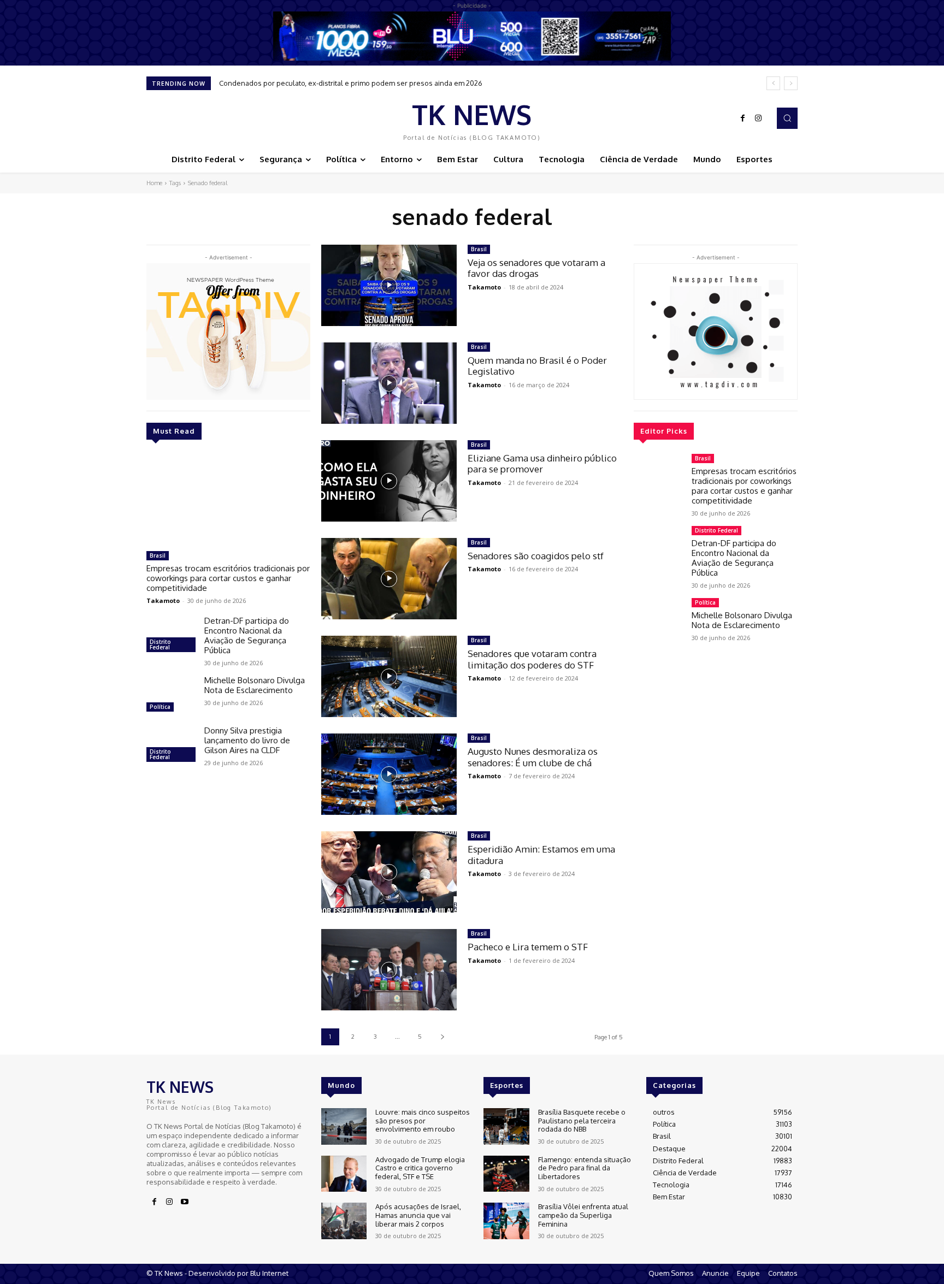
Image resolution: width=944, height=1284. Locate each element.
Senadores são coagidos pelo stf (536, 555)
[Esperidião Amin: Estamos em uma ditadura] (389, 872)
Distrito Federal (160, 644)
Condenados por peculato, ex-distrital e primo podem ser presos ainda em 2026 (350, 83)
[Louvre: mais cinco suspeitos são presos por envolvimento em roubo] (344, 1126)
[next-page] (442, 1036)
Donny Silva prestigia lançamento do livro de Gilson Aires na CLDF (247, 740)
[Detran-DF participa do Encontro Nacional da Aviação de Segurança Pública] (171, 635)
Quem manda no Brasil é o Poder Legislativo (537, 365)
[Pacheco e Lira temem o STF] (389, 969)
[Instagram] (758, 118)
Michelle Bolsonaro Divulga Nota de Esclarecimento (254, 685)
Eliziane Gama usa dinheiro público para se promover (542, 463)
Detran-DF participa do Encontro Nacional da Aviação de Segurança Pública (246, 635)
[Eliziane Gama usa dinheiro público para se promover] (389, 481)
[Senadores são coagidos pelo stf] (389, 578)
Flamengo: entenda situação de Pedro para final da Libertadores (584, 1168)
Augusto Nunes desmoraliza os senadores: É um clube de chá (533, 756)
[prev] (773, 83)
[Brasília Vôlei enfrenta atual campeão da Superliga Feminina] (506, 1221)
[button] (787, 118)
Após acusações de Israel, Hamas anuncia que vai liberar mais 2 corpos (418, 1215)
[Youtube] (184, 1202)
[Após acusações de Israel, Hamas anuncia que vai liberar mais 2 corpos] (344, 1221)
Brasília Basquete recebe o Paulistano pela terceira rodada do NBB (582, 1120)
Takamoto (163, 600)
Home (154, 183)
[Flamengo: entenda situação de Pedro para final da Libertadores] (506, 1174)
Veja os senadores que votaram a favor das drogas (536, 268)
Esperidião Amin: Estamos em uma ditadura (541, 854)
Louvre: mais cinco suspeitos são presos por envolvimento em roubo (422, 1120)
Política (160, 707)
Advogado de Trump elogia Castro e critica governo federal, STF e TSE (420, 1168)
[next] (791, 83)
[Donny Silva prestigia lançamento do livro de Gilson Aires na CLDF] (171, 745)
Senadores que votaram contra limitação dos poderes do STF (532, 659)
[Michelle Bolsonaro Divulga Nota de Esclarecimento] (171, 695)
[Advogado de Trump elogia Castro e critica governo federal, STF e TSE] (344, 1174)
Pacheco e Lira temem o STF (528, 946)
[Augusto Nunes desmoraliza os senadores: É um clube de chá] (389, 774)
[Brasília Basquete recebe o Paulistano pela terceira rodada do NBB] (506, 1126)
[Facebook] (743, 118)
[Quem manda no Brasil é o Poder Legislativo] (389, 383)
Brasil (158, 555)
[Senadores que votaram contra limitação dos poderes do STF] (389, 676)
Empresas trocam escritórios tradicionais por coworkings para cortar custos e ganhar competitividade (228, 578)
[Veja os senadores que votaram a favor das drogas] (389, 285)
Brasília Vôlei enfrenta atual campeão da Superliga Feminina (583, 1215)
